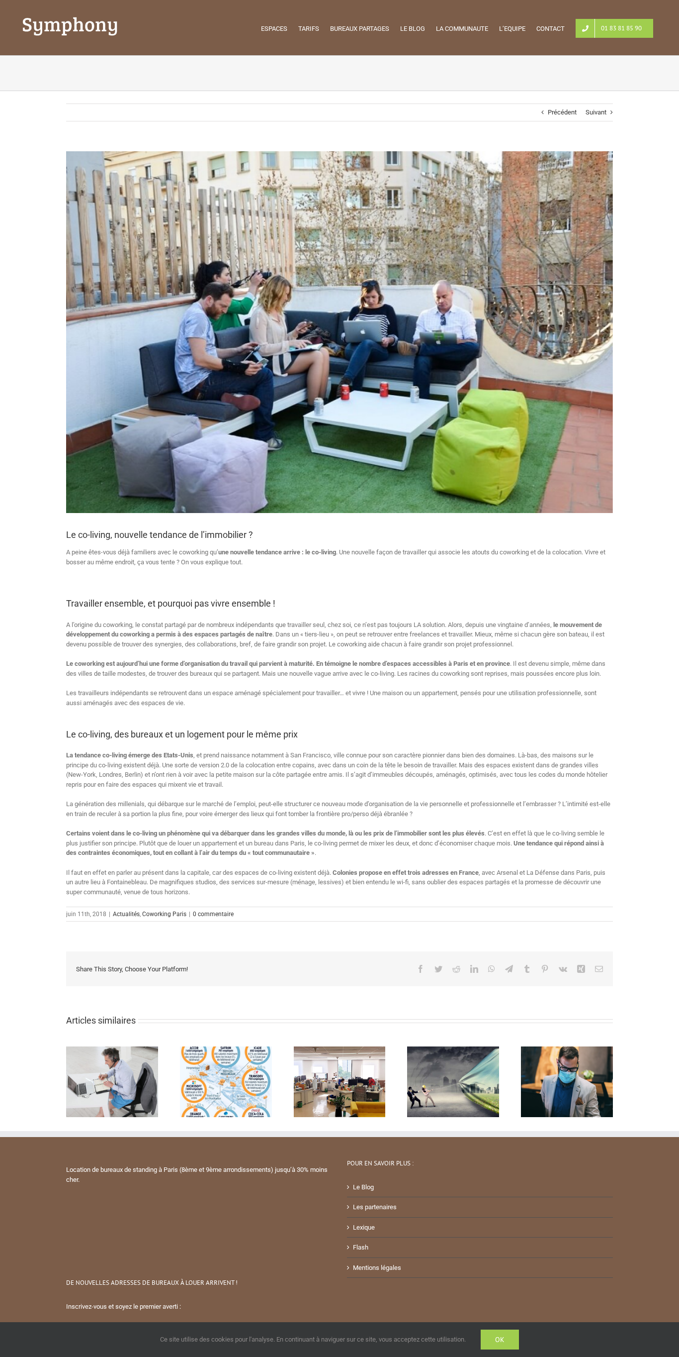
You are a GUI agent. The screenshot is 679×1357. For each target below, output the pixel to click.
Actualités (126, 914)
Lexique (364, 1227)
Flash (360, 1247)
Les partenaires (375, 1207)
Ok (500, 1339)
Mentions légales (377, 1267)
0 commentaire (213, 914)
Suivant (596, 112)
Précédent (562, 112)
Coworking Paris (164, 914)
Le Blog (363, 1187)
